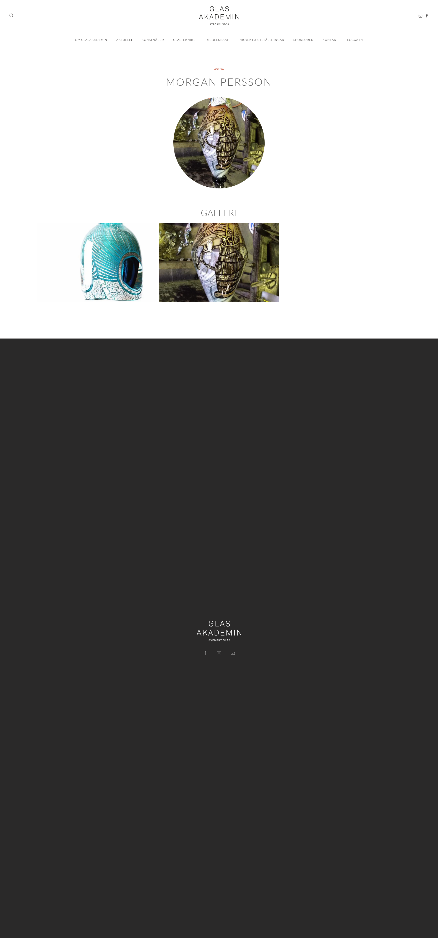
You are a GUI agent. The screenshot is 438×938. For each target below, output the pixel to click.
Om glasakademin (91, 40)
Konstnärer (153, 40)
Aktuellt (124, 40)
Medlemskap (218, 40)
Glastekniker (185, 40)
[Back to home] (219, 15)
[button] (11, 15)
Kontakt (330, 40)
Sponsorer (303, 40)
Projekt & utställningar (261, 40)
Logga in (355, 40)
